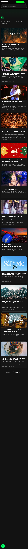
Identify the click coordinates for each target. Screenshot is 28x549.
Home (12, 13)
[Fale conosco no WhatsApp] (3, 546)
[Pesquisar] (25, 6)
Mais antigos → (17, 372)
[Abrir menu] (25, 2)
